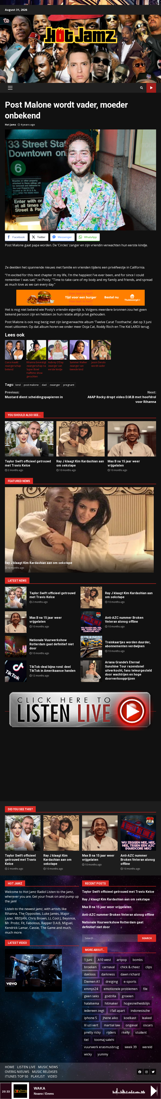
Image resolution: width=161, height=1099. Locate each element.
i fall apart (117, 1010)
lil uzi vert (91, 1025)
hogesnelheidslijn (137, 1003)
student (141, 1032)
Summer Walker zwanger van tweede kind (78, 366)
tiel (86, 1040)
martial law (112, 1025)
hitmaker (111, 1003)
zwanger (55, 385)
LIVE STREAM (151, 88)
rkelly (126, 1032)
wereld (147, 1047)
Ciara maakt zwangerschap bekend (13, 366)
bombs (138, 960)
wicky (88, 1054)
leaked (147, 1018)
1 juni (88, 960)
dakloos (90, 974)
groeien (127, 996)
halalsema (91, 1003)
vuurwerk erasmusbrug (101, 1047)
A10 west (104, 960)
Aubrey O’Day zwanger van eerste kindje (55, 366)
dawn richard (130, 974)
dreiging (112, 981)
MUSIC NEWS (48, 1067)
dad (44, 385)
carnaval (108, 967)
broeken (90, 967)
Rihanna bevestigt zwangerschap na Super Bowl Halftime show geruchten (36, 369)
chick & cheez (130, 967)
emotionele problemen (120, 989)
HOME (9, 1067)
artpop (122, 960)
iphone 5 (90, 1018)
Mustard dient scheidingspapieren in (34, 394)
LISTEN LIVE (26, 1067)
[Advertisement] (80, 59)
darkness (108, 974)
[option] (80, 530)
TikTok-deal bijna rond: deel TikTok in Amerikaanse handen (16, 671)
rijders (111, 1032)
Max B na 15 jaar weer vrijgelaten (132, 438)
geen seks (91, 996)
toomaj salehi (104, 1040)
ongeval (131, 1025)
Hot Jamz (10, 124)
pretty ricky (92, 1032)
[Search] (141, 88)
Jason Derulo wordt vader (98, 364)
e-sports (130, 981)
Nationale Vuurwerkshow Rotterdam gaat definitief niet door (16, 646)
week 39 (131, 1047)
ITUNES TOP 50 (16, 1076)
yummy (103, 1054)
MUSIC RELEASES (44, 1072)
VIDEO (52, 1076)
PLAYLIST (38, 1076)
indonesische (140, 1010)
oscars (148, 1025)
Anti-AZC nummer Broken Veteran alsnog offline (81, 530)
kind (18, 385)
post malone (31, 385)
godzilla (110, 996)
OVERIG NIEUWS (17, 1072)
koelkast (130, 1018)
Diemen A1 (92, 981)
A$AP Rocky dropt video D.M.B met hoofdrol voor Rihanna (122, 397)
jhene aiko (110, 1018)
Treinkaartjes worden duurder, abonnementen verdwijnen (91, 646)
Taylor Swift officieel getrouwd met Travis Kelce (29, 438)
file (145, 989)
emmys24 (91, 989)
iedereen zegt (94, 1010)
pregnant (68, 385)
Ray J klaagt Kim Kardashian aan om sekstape (80, 438)
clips (148, 967)
